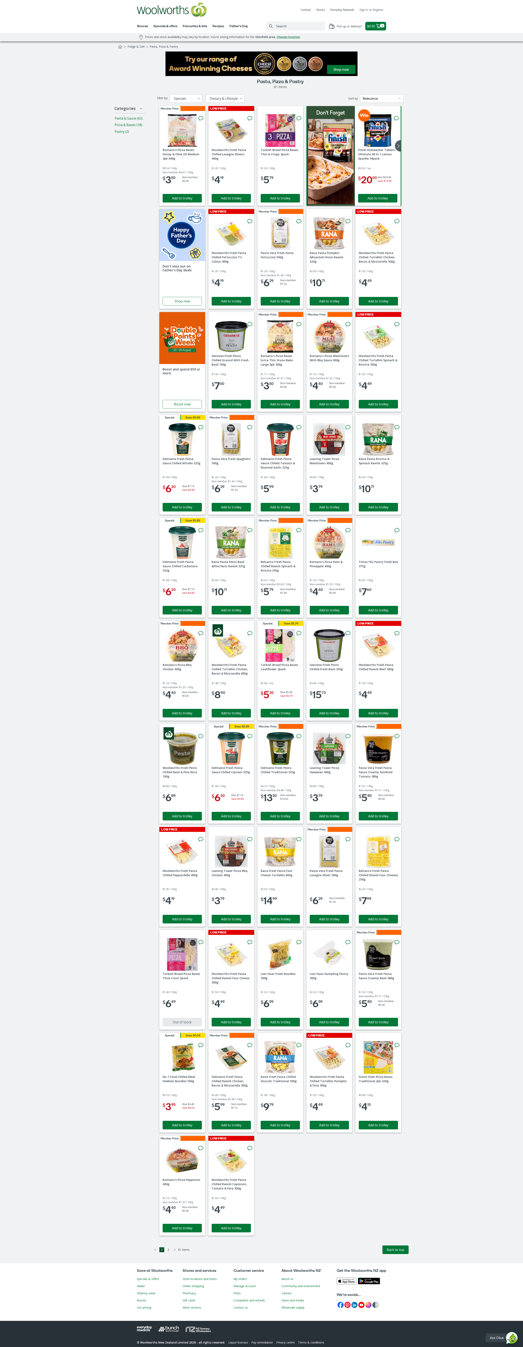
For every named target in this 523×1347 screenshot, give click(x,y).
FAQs (237, 1293)
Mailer (141, 1286)
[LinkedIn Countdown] (354, 1305)
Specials (180, 98)
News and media (293, 1300)
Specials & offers (148, 1279)
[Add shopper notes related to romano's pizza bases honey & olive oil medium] (201, 118)
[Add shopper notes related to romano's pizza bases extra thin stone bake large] (299, 324)
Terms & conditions (311, 1342)
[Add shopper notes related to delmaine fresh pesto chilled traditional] (299, 736)
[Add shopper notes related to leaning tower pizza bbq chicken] (250, 839)
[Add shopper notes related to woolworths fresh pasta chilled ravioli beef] (397, 633)
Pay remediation (262, 1342)
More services (192, 1307)
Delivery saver (146, 1293)
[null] (331, 156)
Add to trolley (182, 198)
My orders (240, 1279)
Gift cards (189, 1300)
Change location (288, 37)
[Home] (120, 46)
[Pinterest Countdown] (347, 1305)
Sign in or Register (371, 10)
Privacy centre (285, 1342)
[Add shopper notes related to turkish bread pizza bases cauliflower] (299, 633)
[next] (398, 146)
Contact (306, 10)
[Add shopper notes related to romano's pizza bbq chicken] (201, 633)
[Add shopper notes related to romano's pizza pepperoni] (201, 1148)
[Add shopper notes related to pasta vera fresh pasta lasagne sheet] (348, 839)
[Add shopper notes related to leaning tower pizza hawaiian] (348, 736)
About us (287, 1279)
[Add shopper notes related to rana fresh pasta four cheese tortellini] (299, 839)
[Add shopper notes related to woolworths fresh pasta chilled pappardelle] (201, 839)
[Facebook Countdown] (340, 1305)
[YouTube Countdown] (361, 1305)
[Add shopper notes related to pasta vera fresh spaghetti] (250, 427)
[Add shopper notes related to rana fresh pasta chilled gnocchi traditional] (299, 1045)
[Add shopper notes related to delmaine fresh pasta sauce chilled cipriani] (250, 736)
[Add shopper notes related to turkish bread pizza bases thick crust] (201, 942)
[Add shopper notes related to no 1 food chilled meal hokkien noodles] (201, 1045)
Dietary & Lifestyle (224, 98)
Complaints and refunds (249, 1300)
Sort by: (353, 98)
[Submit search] (271, 26)
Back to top (395, 1249)
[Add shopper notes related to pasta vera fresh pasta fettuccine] (299, 221)
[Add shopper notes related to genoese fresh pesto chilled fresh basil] (348, 633)
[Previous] (155, 1249)
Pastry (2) (122, 131)
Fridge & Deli (136, 46)
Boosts (141, 1300)
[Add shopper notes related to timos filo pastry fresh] (397, 530)
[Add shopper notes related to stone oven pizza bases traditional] (397, 1045)
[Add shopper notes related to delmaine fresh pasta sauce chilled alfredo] (201, 427)
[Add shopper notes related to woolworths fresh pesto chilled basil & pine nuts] (201, 736)
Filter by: (162, 98)
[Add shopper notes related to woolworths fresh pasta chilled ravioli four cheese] (250, 942)
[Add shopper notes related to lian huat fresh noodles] (299, 942)
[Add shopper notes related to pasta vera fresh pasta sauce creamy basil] (397, 942)
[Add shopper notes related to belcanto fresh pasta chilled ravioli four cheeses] (397, 839)
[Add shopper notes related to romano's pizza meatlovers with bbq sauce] (348, 324)
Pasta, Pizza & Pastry (164, 46)
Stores (320, 10)
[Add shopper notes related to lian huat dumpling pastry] (348, 942)
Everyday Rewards (342, 10)
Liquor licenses (238, 1342)
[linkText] (182, 259)
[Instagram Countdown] (368, 1305)
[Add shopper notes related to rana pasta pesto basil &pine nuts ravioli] (250, 530)
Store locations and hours (200, 1279)
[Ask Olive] (512, 1339)
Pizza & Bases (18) (128, 125)
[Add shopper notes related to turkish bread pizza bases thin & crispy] (299, 118)
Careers (287, 1293)
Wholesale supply (293, 1307)
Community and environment (301, 1286)
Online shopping (193, 1286)
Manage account (245, 1286)
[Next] (174, 1249)
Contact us (241, 1307)
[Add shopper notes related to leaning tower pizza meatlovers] (348, 427)
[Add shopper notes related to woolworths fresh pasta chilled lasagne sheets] (250, 118)
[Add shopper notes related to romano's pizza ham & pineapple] (348, 530)
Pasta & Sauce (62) (129, 118)
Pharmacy (189, 1293)
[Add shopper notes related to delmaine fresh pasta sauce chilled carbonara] (201, 530)
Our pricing (144, 1307)
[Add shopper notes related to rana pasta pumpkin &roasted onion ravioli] (348, 221)
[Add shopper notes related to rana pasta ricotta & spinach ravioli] (397, 427)
